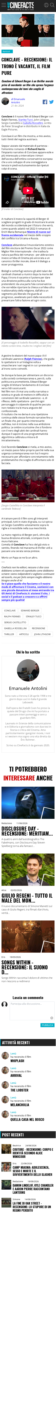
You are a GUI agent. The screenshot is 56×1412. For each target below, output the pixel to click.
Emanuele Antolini (18, 101)
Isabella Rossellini (33, 123)
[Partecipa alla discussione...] (32, 1011)
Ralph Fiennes (33, 359)
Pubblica (47, 1025)
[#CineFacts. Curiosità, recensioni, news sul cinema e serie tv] (20, 7)
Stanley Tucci (25, 119)
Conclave (6, 245)
